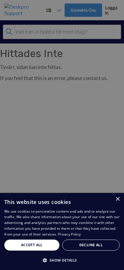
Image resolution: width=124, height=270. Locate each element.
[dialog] (62, 231)
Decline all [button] (91, 244)
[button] (62, 260)
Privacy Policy (69, 234)
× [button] (117, 199)
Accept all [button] (32, 244)
